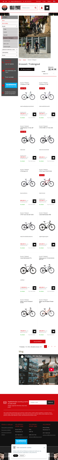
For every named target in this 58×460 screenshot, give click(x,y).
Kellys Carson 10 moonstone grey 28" (46, 258)
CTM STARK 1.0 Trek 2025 (46, 128)
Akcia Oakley (5, 23)
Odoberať (50, 402)
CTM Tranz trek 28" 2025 (27, 214)
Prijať (15, 455)
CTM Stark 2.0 (24, 171)
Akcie (3, 20)
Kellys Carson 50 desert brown (26, 302)
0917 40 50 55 (28, 1)
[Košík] (47, 7)
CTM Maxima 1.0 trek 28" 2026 (26, 128)
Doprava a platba (6, 430)
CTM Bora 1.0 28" (24, 84)
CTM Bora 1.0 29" (43, 84)
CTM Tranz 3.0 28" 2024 (45, 171)
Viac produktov (38, 341)
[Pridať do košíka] (34, 114)
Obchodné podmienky (7, 427)
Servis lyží (38, 1)
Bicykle (24, 59)
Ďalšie (49, 1)
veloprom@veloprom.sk (16, 1)
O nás (44, 1)
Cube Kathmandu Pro (26, 258)
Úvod (6, 1)
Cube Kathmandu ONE (45, 214)
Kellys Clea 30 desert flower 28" (46, 302)
